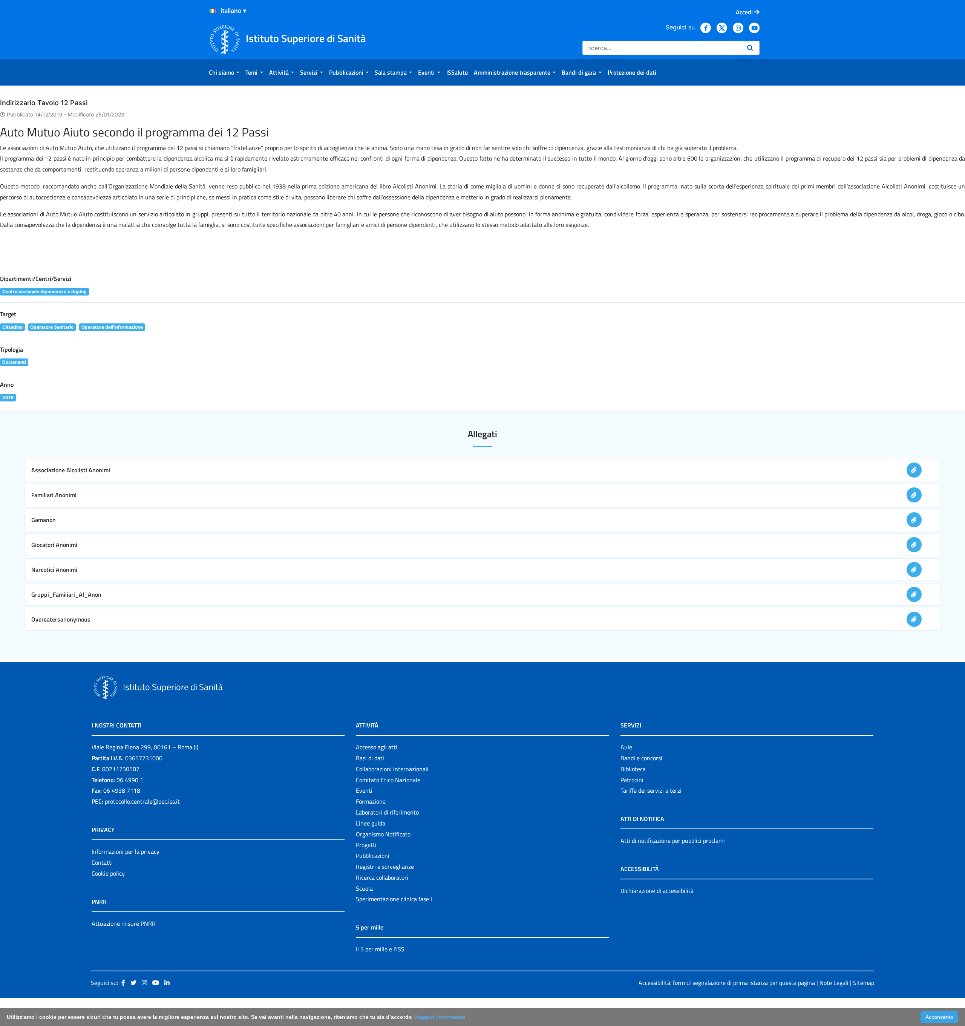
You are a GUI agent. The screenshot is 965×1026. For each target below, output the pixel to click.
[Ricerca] (750, 48)
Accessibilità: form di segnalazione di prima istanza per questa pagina (727, 982)
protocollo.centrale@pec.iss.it (142, 801)
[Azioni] (212, 11)
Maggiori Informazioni (439, 1017)
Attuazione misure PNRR (124, 923)
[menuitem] (224, 72)
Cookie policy (108, 873)
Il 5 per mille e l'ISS (380, 949)
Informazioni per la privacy (125, 851)
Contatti (102, 862)
